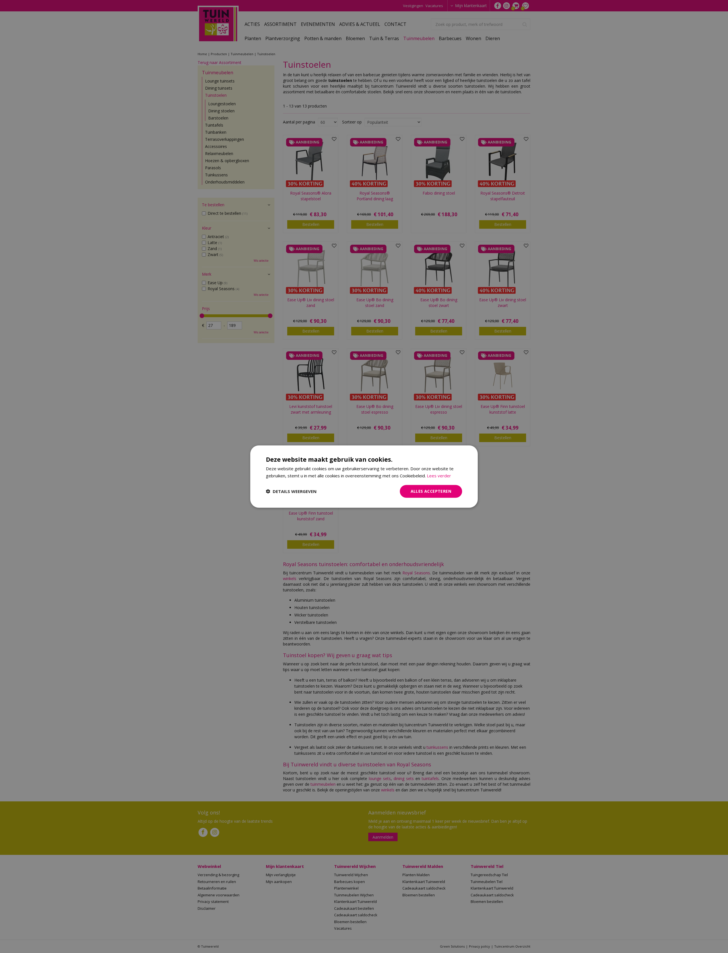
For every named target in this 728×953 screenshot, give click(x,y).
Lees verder (439, 475)
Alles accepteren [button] (431, 491)
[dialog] (364, 476)
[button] (291, 491)
